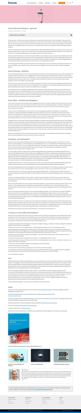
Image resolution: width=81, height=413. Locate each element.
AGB (63, 410)
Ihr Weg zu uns (45, 403)
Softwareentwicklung (12, 399)
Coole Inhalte (47, 3)
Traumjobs (41, 3)
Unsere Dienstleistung (31, 3)
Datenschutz (71, 410)
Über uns (10, 401)
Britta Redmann (18, 30)
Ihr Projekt (62, 3)
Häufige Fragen (11, 403)
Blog (60, 399)
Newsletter (61, 403)
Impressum (66, 410)
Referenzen (27, 399)
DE (67, 3)
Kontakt (54, 3)
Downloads (61, 401)
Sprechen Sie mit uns (46, 399)
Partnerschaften (28, 401)
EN (70, 3)
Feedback (44, 401)
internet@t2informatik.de (39, 410)
